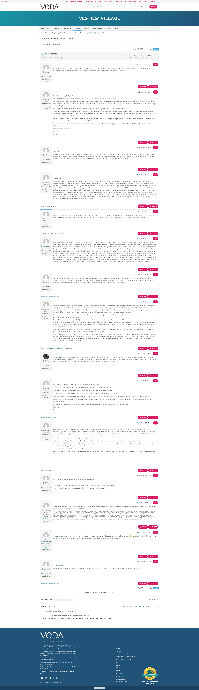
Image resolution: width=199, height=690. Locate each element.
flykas (47, 72)
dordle (55, 611)
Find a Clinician (119, 7)
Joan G (43, 206)
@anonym (56, 536)
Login (117, 28)
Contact (118, 651)
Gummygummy (46, 348)
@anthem (56, 151)
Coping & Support (130, 7)
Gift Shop (119, 1)
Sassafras (44, 296)
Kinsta (42, 673)
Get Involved (109, 1)
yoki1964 (47, 510)
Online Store (119, 673)
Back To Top (100, 688)
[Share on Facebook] (42, 624)
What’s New (45, 28)
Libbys (47, 182)
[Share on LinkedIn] (53, 624)
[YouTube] (61, 678)
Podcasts (118, 665)
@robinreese (57, 357)
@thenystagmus (58, 565)
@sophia (56, 506)
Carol (48, 233)
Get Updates (98, 1)
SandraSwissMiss (46, 542)
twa (52, 348)
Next (155, 49)
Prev (147, 49)
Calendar (127, 1)
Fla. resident (47, 246)
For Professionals (142, 7)
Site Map (118, 668)
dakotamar (47, 430)
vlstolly (46, 309)
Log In (146, 1)
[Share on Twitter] (46, 624)
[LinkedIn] (57, 678)
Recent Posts (97, 28)
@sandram (56, 96)
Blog (117, 662)
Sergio (47, 388)
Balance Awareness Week (75, 1)
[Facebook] (42, 678)
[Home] (49, 6)
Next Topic (152, 599)
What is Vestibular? (92, 7)
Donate (153, 7)
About (118, 648)
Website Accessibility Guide (124, 682)
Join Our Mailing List (122, 654)
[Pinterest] (53, 678)
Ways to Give (137, 1)
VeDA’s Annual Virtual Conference (126, 656)
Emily (47, 361)
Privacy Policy (120, 676)
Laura (47, 282)
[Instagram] (50, 678)
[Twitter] (46, 678)
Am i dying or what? (71, 611)
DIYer (47, 483)
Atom (47, 99)
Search (152, 1)
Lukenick (47, 569)
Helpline (89, 1)
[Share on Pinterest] (50, 624)
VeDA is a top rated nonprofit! (150, 682)
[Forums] (41, 33)
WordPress (63, 671)
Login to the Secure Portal (123, 659)
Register (108, 28)
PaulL (51, 58)
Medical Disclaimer (121, 679)
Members (86, 28)
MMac (47, 155)
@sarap (55, 178)
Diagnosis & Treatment (106, 7)
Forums (77, 28)
